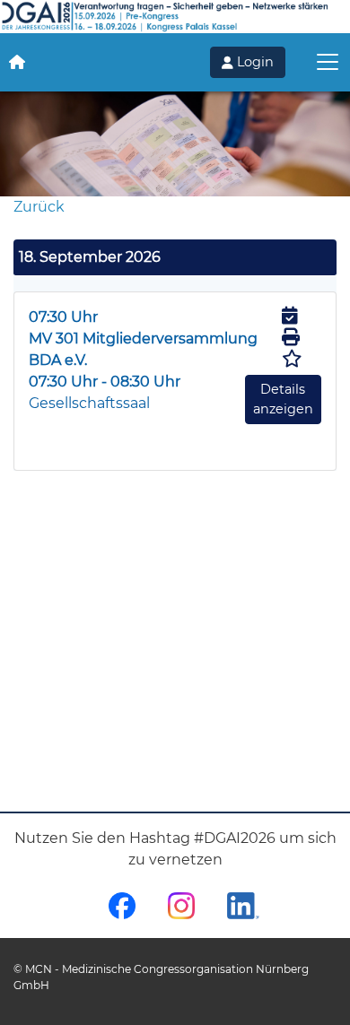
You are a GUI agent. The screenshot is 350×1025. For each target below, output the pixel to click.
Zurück (39, 206)
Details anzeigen (283, 399)
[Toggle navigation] (327, 61)
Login (253, 62)
